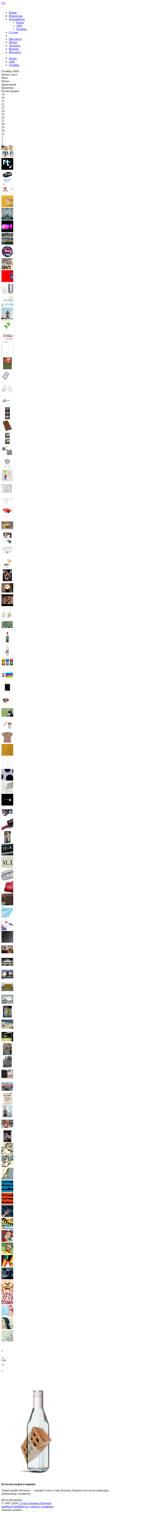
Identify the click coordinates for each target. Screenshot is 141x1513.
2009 (19, 25)
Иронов (14, 48)
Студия (13, 32)
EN (3, 3)
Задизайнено (17, 19)
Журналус (15, 52)
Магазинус (15, 39)
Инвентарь (15, 15)
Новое (13, 12)
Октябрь (21, 29)
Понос (20, 22)
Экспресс (15, 45)
